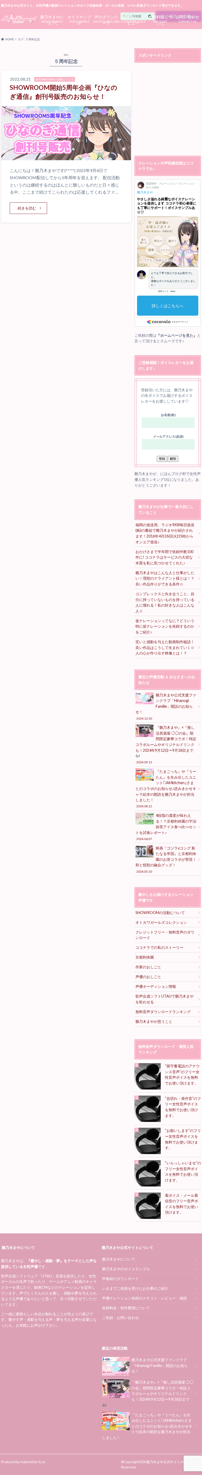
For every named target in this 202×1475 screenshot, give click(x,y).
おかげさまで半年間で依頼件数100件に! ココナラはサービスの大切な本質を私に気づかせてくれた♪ (164, 557)
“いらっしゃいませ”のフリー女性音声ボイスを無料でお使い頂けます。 (183, 1171)
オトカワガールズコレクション (161, 922)
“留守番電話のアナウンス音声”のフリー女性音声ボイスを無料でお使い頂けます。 (182, 1074)
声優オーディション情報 (155, 986)
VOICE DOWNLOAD (106, 19)
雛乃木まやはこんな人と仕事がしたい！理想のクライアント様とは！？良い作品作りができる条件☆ (164, 578)
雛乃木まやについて (118, 1259)
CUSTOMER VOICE (133, 19)
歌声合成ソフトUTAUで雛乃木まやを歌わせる (164, 999)
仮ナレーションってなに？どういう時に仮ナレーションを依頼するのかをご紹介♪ (164, 626)
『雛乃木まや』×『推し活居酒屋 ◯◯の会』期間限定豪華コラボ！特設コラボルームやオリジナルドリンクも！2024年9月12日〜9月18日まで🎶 (165, 744)
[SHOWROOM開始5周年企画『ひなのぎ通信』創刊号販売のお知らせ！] (66, 156)
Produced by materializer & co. (23, 1462)
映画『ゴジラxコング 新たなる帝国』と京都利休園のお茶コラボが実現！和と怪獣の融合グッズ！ (165, 859)
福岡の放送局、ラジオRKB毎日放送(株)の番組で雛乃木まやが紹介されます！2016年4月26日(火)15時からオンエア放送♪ (164, 533)
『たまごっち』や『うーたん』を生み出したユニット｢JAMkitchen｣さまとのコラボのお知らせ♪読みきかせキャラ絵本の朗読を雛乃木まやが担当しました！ (165, 788)
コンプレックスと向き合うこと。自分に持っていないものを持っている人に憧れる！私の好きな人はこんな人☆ (164, 602)
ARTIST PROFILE (52, 19)
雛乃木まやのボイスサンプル (126, 1269)
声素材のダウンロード (120, 1278)
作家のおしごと (148, 967)
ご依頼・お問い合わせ (120, 1317)
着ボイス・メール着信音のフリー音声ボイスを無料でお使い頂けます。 (181, 1204)
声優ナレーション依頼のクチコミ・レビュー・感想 (144, 1298)
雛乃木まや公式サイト (163, 1462)
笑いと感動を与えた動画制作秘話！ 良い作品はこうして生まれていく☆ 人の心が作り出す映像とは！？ (166, 647)
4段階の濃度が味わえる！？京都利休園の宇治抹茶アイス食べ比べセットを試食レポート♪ (165, 827)
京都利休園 (144, 957)
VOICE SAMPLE (79, 19)
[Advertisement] (168, 110)
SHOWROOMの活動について (160, 912)
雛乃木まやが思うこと (153, 1021)
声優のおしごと (148, 976)
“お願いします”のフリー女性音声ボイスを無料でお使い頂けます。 (183, 1139)
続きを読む (27, 208)
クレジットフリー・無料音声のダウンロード (164, 935)
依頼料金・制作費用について (126, 1308)
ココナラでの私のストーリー (159, 947)
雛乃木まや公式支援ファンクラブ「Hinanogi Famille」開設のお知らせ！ (165, 706)
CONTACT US (187, 18)
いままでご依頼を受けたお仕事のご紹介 (135, 1288)
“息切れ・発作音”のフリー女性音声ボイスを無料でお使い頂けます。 (183, 1107)
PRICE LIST (160, 19)
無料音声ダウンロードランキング (163, 1011)
